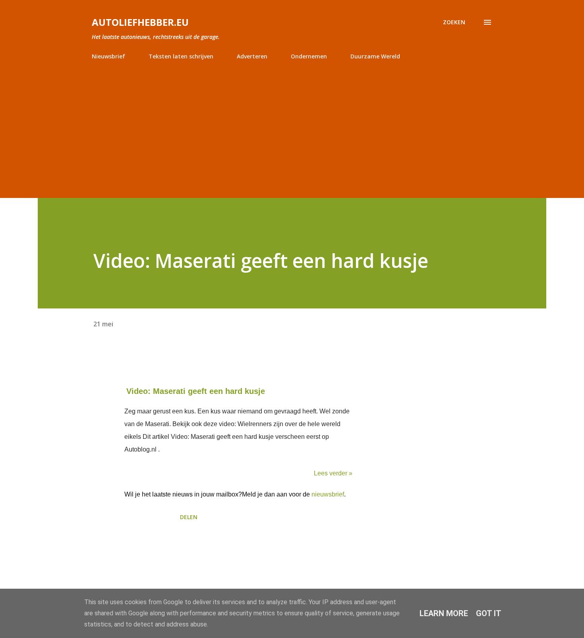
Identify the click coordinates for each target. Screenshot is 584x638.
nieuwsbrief (327, 494)
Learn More (444, 613)
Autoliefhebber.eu (140, 22)
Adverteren (252, 56)
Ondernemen (309, 56)
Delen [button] (188, 517)
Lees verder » (333, 473)
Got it (488, 613)
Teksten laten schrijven (181, 56)
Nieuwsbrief (108, 56)
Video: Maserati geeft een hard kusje (195, 391)
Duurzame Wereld (375, 56)
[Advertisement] (292, 125)
